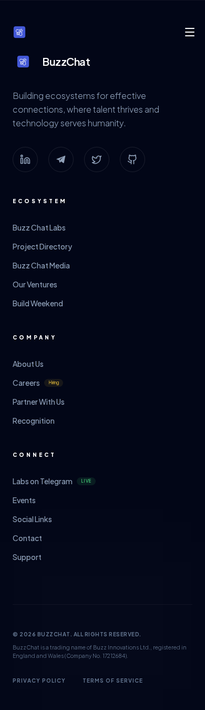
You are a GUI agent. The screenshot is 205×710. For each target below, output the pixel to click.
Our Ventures (35, 284)
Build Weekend (38, 303)
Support (27, 557)
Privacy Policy (39, 680)
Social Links (32, 519)
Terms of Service (113, 680)
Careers (36, 382)
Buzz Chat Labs (39, 227)
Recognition (34, 420)
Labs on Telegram (52, 481)
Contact (27, 538)
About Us (28, 363)
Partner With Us (39, 401)
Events (24, 500)
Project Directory (42, 246)
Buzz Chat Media (41, 265)
